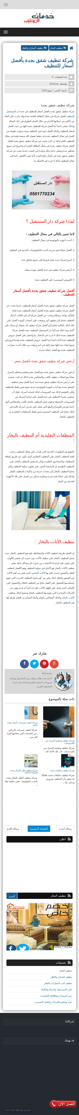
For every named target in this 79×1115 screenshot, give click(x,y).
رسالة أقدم (13, 828)
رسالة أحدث (65, 828)
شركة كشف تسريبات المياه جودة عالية (22, 723)
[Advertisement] (45, 866)
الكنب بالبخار (68, 597)
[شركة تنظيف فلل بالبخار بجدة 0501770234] (31, 760)
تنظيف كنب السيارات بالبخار (58, 983)
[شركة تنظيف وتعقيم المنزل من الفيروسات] (58, 721)
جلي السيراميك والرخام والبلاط (56, 989)
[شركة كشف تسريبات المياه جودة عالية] (31, 712)
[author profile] (63, 681)
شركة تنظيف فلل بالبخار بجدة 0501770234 (24, 771)
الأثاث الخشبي (38, 572)
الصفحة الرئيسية (39, 828)
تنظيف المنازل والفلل (32, 48)
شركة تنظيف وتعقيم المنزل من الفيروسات (60, 742)
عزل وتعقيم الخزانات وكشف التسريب (53, 1002)
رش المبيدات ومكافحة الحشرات (56, 995)
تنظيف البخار (56, 48)
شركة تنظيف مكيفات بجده (62, 770)
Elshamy (47, 673)
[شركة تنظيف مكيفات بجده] (67, 760)
